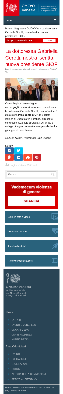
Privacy (14, 390)
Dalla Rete (18, 320)
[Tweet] (18, 150)
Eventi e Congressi (24, 324)
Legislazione (20, 363)
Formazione (19, 359)
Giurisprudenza (22, 334)
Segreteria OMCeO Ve (26, 28)
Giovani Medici (20, 329)
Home (8, 28)
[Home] (31, 8)
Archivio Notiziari (17, 246)
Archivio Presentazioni (20, 260)
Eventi (16, 354)
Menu (9, 20)
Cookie (22, 390)
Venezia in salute (17, 231)
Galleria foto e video (19, 217)
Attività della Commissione (29, 374)
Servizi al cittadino (24, 379)
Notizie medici (20, 339)
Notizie (16, 368)
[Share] (9, 150)
